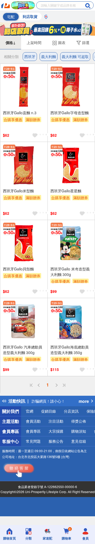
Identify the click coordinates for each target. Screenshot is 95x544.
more (84, 401)
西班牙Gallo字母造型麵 (69, 112)
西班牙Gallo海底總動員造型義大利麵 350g (69, 349)
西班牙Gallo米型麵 (18, 190)
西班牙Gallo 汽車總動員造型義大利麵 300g (22, 349)
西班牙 (29, 56)
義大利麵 (48, 56)
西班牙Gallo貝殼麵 (18, 268)
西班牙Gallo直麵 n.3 (19, 112)
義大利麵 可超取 (75, 56)
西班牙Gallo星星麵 (65, 190)
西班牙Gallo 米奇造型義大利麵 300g (70, 271)
